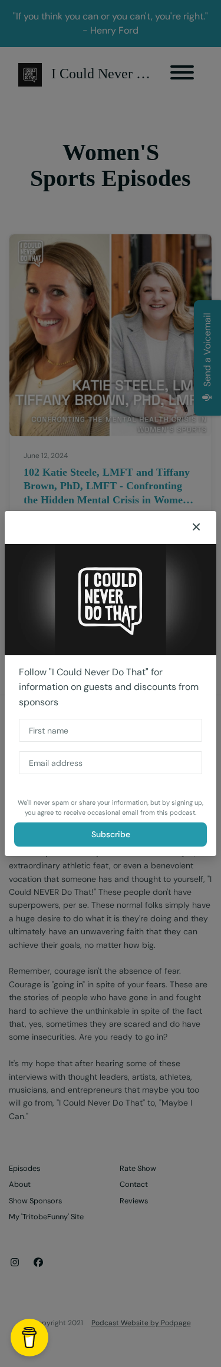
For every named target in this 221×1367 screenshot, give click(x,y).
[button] (196, 527)
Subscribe (110, 834)
